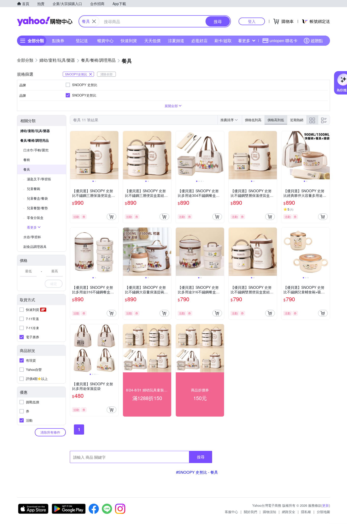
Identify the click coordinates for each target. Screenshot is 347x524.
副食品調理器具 (34, 246)
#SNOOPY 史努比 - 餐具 (197, 472)
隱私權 (306, 511)
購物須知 (269, 511)
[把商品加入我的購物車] (111, 216)
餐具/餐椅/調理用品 (34, 140)
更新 (325, 505)
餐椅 (26, 159)
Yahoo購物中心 (44, 21)
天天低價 (152, 40)
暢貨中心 (105, 40)
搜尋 (200, 456)
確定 (53, 283)
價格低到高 (253, 119)
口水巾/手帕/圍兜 (36, 150)
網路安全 (288, 511)
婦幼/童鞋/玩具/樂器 (35, 130)
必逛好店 (199, 40)
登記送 (82, 40)
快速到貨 (129, 40)
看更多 (244, 40)
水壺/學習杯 (32, 236)
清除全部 (106, 74)
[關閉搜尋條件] (94, 21)
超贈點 (317, 40)
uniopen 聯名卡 (283, 40)
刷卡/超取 (223, 40)
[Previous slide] (73, 155)
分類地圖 (323, 511)
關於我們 (250, 511)
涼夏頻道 (176, 40)
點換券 (58, 40)
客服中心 (231, 511)
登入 (252, 21)
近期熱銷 (296, 119)
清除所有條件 (50, 432)
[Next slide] (115, 155)
